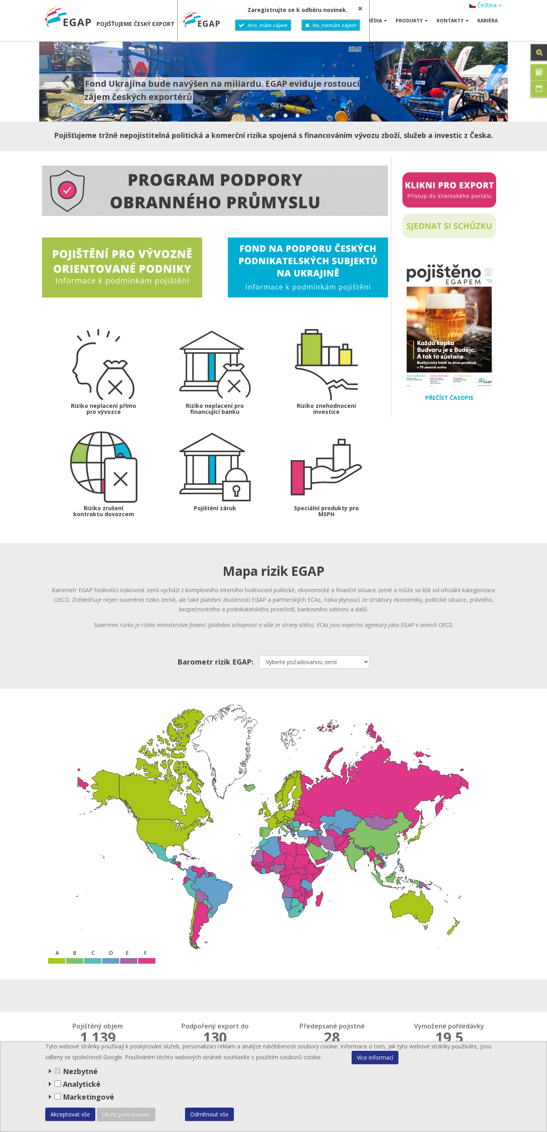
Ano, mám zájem (267, 25)
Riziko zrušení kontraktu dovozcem (103, 511)
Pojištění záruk (215, 508)
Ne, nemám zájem (334, 25)
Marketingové (87, 1097)
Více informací (375, 1057)
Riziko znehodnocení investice (326, 408)
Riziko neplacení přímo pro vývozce (103, 408)
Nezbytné (79, 1071)
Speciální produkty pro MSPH (326, 511)
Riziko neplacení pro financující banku (215, 408)
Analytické (82, 1084)
